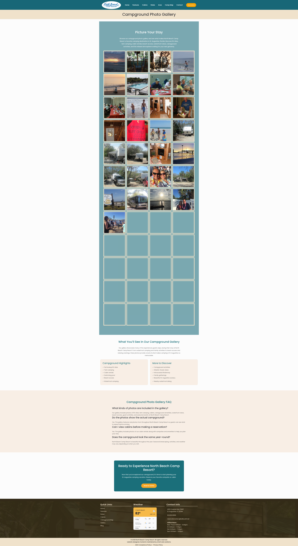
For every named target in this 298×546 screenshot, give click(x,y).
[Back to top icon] (290, 542)
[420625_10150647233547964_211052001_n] (183, 222)
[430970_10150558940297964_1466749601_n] (183, 85)
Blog (102, 525)
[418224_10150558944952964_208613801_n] (114, 291)
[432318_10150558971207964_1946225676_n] (160, 85)
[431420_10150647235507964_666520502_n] (183, 131)
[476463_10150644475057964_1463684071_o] (160, 131)
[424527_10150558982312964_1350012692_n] (160, 268)
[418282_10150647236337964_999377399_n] (114, 176)
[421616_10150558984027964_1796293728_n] (183, 268)
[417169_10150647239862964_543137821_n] (137, 176)
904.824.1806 (171, 515)
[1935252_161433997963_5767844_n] (137, 108)
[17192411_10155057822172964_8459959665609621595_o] (183, 199)
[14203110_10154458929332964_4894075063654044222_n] (160, 199)
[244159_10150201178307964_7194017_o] (160, 314)
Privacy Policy (158, 545)
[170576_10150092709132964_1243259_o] (160, 291)
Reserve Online (149, 486)
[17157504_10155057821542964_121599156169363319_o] (183, 245)
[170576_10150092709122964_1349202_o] (183, 291)
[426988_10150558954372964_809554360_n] (183, 108)
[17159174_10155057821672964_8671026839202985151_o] (114, 245)
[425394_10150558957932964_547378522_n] (137, 268)
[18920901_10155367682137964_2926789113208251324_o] (183, 154)
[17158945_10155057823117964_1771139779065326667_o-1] (137, 245)
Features (103, 511)
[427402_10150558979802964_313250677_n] (114, 108)
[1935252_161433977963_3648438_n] (114, 85)
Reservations (191, 5)
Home (102, 508)
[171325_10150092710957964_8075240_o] (114, 131)
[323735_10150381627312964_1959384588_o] (160, 222)
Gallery (102, 523)
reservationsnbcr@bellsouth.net (178, 519)
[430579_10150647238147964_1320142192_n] (114, 154)
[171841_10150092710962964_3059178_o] (160, 154)
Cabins (102, 517)
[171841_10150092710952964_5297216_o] (160, 108)
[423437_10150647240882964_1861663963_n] (137, 154)
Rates (102, 514)
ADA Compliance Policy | (143, 545)
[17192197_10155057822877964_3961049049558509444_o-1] (160, 176)
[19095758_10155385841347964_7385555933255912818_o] (114, 62)
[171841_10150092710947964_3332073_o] (137, 62)
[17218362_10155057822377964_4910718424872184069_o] (114, 222)
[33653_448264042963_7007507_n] (137, 314)
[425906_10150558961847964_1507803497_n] (137, 131)
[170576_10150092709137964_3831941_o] (160, 62)
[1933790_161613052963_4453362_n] (183, 62)
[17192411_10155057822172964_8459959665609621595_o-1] (137, 222)
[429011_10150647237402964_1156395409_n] (160, 245)
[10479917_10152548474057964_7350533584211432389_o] (137, 199)
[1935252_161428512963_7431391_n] (137, 85)
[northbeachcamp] (111, 5)
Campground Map (106, 520)
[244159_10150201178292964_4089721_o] (183, 314)
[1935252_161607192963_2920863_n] (114, 199)
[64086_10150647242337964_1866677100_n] (183, 176)
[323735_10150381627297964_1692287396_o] (137, 291)
